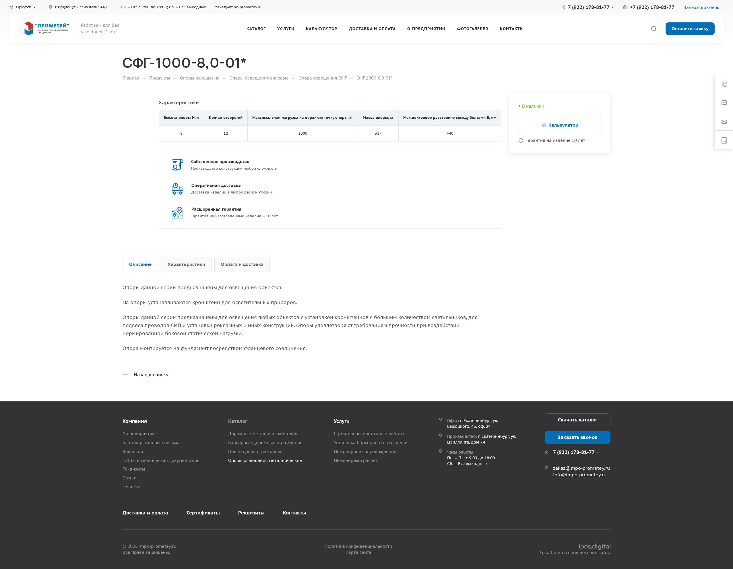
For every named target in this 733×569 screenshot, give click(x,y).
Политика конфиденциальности (358, 546)
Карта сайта (358, 552)
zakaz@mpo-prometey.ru (238, 7)
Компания (135, 421)
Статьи (129, 478)
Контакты (294, 513)
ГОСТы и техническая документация (161, 460)
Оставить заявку (690, 28)
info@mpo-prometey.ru (579, 474)
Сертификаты (203, 513)
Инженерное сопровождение (365, 451)
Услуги (342, 421)
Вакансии (133, 451)
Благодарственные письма (151, 442)
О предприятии (139, 433)
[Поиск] (653, 29)
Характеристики (186, 264)
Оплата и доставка (242, 264)
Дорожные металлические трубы (264, 433)
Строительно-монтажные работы (369, 433)
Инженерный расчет (356, 460)
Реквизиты (134, 469)
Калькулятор (563, 125)
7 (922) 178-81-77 (589, 7)
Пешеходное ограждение (255, 451)
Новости (131, 486)
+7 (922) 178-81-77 (652, 7)
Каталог (237, 421)
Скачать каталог (577, 420)
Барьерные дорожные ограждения (265, 442)
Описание (140, 264)
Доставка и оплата (145, 513)
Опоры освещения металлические (265, 460)
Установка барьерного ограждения (371, 442)
